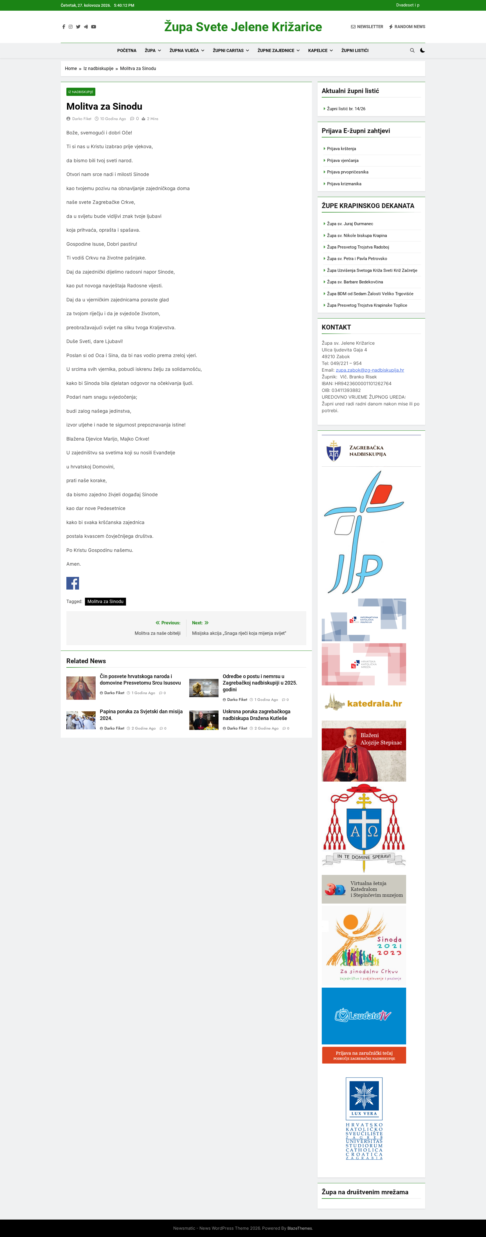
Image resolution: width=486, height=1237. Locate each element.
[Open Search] (412, 50)
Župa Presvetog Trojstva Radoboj (358, 247)
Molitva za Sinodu (105, 601)
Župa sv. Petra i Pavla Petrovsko (357, 258)
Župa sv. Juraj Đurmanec (350, 223)
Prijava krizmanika (344, 183)
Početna (126, 50)
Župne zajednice (276, 50)
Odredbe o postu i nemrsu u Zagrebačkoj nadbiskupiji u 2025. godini (260, 683)
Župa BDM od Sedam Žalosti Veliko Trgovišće (370, 293)
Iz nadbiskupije (80, 91)
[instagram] (70, 27)
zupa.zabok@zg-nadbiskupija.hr (370, 370)
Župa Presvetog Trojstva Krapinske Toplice (367, 305)
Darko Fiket (81, 118)
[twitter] (78, 27)
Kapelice (317, 50)
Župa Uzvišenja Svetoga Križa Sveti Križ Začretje (372, 270)
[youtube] (93, 27)
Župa (150, 50)
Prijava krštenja (341, 148)
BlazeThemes (299, 1228)
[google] (85, 27)
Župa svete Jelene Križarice (243, 26)
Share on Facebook (72, 583)
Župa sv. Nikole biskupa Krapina (357, 235)
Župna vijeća (184, 50)
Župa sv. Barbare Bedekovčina (355, 282)
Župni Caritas (228, 50)
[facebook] (64, 27)
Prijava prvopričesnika (347, 172)
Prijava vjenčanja (343, 160)
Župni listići (354, 50)
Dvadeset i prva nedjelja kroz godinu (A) (406, 5)
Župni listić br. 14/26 (346, 108)
